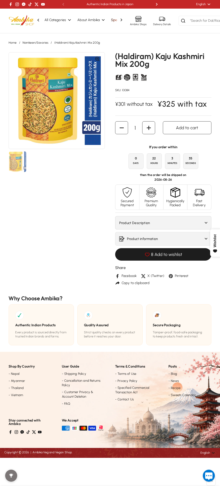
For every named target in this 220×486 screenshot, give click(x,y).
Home (13, 43)
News (173, 381)
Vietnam (16, 395)
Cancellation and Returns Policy (81, 383)
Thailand (16, 388)
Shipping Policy (74, 374)
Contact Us (124, 399)
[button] (121, 127)
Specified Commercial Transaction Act (132, 390)
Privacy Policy (126, 381)
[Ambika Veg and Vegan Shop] (21, 21)
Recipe (174, 388)
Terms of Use (125, 374)
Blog (172, 374)
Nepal (14, 374)
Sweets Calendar (182, 395)
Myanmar (17, 381)
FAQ (66, 404)
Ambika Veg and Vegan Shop (52, 452)
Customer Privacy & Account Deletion (77, 394)
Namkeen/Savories (36, 43)
